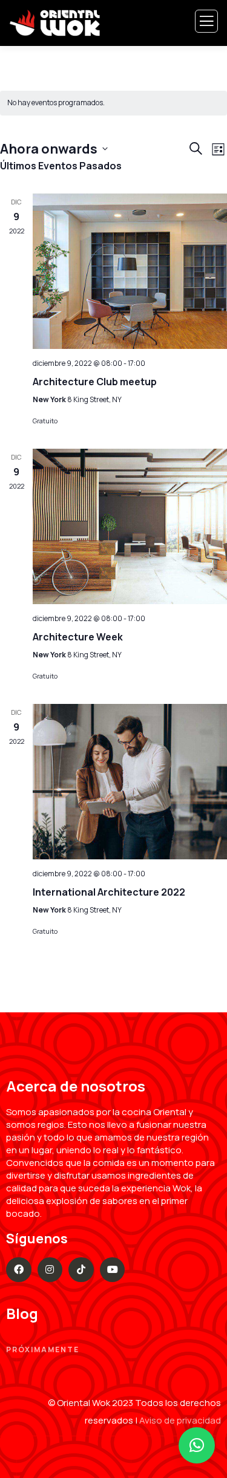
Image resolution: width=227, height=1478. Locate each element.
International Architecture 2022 (109, 892)
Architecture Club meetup (95, 381)
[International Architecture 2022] (130, 781)
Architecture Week (78, 636)
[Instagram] (50, 1270)
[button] (197, 1445)
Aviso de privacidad (180, 1420)
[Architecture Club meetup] (130, 271)
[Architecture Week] (130, 526)
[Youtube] (112, 1270)
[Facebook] (18, 1270)
